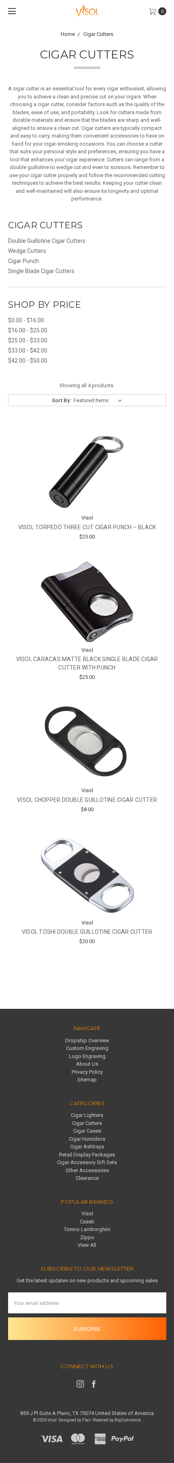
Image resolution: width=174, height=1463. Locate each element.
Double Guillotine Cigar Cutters (46, 241)
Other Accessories (87, 1170)
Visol (87, 1213)
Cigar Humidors (87, 1139)
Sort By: (62, 400)
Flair (86, 1420)
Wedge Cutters (27, 251)
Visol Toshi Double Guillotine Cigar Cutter (87, 932)
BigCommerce (128, 1420)
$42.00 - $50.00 (27, 360)
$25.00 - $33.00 (27, 340)
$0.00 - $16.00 (26, 320)
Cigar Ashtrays (87, 1147)
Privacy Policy (87, 1072)
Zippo (87, 1237)
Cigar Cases (87, 1131)
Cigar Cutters (87, 1123)
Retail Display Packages (87, 1155)
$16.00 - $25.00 (27, 330)
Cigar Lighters (87, 1115)
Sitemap (87, 1080)
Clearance (87, 1178)
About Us (87, 1064)
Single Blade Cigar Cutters (41, 271)
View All (87, 1245)
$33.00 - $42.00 (27, 350)
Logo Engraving (87, 1056)
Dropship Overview (87, 1040)
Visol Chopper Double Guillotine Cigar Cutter (87, 800)
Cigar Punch (23, 261)
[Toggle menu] (11, 11)
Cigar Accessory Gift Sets (87, 1162)
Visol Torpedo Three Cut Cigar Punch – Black (87, 527)
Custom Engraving (87, 1048)
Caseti (87, 1222)
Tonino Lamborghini (87, 1229)
